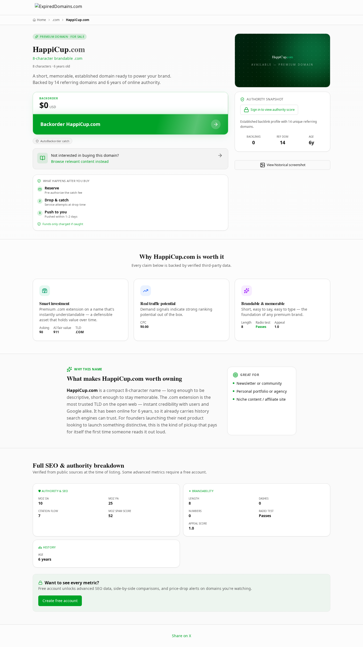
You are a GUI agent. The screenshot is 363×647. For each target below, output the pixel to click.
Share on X (181, 635)
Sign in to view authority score (273, 109)
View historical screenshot (286, 165)
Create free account (60, 600)
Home (41, 20)
